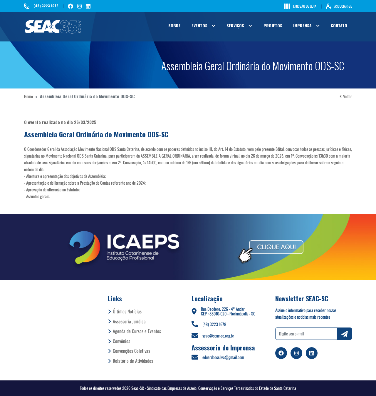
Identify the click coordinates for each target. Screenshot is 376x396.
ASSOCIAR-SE (343, 6)
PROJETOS (272, 25)
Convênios (121, 341)
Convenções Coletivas (131, 350)
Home (28, 96)
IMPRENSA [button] (302, 25)
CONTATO (339, 25)
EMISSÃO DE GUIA (304, 6)
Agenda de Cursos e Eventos (137, 331)
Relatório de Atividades (133, 360)
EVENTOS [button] (199, 25)
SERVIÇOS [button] (235, 25)
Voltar (347, 96)
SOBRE (174, 25)
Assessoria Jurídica (129, 321)
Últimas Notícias (127, 311)
